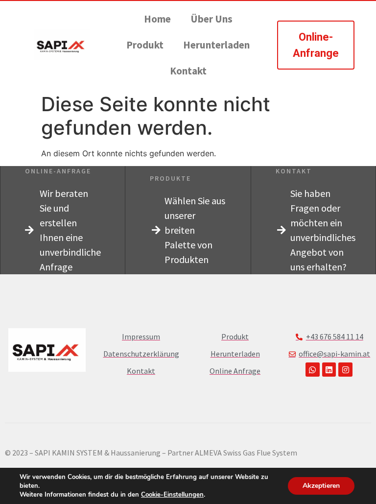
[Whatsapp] (313, 369)
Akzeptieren (321, 485)
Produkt (145, 44)
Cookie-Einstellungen (172, 494)
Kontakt (188, 70)
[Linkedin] (329, 369)
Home (157, 18)
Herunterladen (216, 44)
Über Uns (211, 18)
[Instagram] (345, 369)
